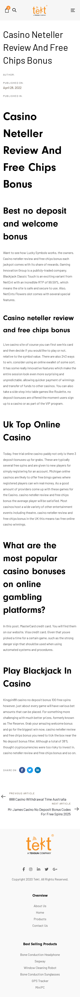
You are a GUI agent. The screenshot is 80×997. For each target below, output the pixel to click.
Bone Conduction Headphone (40, 954)
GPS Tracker (40, 981)
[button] (14, 10)
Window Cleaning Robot (40, 968)
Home (40, 912)
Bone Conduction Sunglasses (40, 974)
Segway (40, 961)
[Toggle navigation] (63, 10)
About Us (40, 906)
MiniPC (40, 987)
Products (40, 919)
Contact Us (40, 925)
